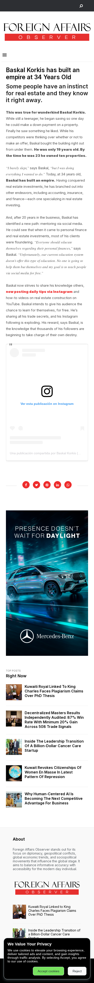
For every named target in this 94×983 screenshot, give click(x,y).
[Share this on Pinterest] (47, 484)
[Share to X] (36, 484)
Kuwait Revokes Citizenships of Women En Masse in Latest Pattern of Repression (53, 772)
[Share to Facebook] (26, 484)
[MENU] (5, 55)
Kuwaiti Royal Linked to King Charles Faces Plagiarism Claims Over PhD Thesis (54, 691)
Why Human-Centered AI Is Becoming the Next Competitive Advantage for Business (54, 798)
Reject (77, 971)
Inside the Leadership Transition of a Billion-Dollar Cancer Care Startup (54, 746)
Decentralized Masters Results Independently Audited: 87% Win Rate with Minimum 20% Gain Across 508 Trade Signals (54, 720)
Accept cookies (48, 971)
